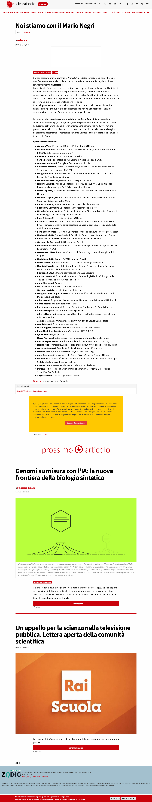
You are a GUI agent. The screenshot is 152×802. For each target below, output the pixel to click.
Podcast (33, 12)
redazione (22, 40)
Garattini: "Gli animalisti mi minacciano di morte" (32, 391)
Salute (48, 72)
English (45, 435)
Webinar (40, 12)
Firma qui (37, 381)
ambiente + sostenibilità (93, 12)
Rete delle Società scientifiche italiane (15, 12)
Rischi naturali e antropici (61, 12)
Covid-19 (48, 12)
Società (55, 72)
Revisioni (27, 32)
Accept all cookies (128, 798)
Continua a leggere (76, 603)
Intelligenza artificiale (42, 582)
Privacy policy (26, 777)
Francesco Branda (26, 487)
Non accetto (115, 798)
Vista (19, 32)
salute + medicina (77, 12)
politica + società (109, 12)
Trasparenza (45, 777)
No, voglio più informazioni (75, 800)
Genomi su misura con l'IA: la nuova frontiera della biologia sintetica (64, 474)
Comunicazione (39, 72)
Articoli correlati (23, 386)
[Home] (22, 4)
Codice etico (36, 777)
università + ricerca (138, 12)
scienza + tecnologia (123, 12)
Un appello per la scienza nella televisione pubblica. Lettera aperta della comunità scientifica (73, 634)
